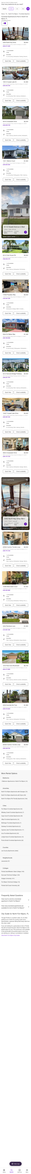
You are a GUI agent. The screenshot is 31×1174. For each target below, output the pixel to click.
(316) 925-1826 (6, 630)
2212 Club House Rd (9, 255)
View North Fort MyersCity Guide (10, 935)
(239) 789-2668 (6, 338)
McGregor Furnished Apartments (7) (11, 823)
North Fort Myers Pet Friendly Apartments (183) (14, 798)
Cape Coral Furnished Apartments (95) (12, 816)
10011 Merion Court (9, 161)
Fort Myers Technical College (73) (10, 882)
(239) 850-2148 (6, 125)
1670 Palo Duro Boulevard (11, 666)
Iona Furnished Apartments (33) (10, 833)
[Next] (28, 8)
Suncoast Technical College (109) (10, 875)
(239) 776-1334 (6, 456)
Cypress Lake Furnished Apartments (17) (12, 830)
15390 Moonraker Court (10, 587)
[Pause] (27, 189)
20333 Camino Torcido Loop (11, 745)
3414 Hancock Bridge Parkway (12, 374)
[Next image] (27, 33)
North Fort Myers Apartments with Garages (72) (14, 791)
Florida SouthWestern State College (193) (12, 871)
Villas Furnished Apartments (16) (10, 819)
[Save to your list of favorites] (26, 29)
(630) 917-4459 (6, 46)
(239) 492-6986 (6, 590)
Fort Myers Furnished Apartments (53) (11, 809)
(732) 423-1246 (6, 298)
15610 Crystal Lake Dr (10, 82)
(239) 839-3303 (6, 164)
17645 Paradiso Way (9, 295)
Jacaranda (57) (5, 861)
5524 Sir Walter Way (9, 334)
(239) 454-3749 (6, 85)
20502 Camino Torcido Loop (11, 547)
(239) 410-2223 (6, 709)
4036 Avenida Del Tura (10, 705)
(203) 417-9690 (6, 669)
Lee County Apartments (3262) (9, 851)
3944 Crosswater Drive (10, 453)
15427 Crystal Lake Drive (10, 413)
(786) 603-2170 (6, 259)
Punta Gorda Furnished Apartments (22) (12, 840)
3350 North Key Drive (9, 42)
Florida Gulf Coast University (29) (10, 885)
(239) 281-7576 (6, 377)
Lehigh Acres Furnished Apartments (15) (12, 837)
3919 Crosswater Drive (10, 121)
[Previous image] (3, 33)
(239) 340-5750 (6, 748)
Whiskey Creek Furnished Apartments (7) (12, 812)
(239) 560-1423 (6, 417)
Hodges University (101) (8, 878)
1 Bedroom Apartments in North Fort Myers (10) (14, 781)
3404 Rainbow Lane (9, 626)
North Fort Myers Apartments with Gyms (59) (13, 795)
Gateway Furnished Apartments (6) (11, 826)
